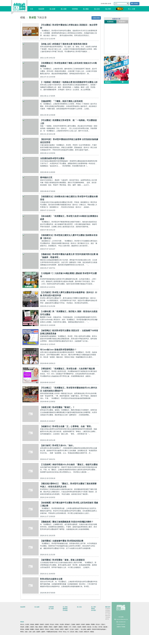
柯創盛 (37, 629)
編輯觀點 (65, 608)
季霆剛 (93, 624)
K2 (68, 631)
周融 (36, 627)
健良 (26, 631)
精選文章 (86, 631)
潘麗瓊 (46, 627)
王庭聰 (73, 624)
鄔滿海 (88, 624)
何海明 (83, 624)
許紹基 (81, 631)
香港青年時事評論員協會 (99, 629)
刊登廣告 (107, 617)
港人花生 (97, 9)
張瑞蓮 (32, 624)
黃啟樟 (79, 627)
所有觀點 (65, 610)
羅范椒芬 (67, 624)
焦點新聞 (41, 9)
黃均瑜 (100, 627)
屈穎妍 (32, 627)
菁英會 (22, 629)
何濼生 (57, 624)
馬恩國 (65, 627)
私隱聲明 (107, 608)
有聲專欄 (75, 9)
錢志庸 (105, 627)
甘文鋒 (72, 629)
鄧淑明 (84, 627)
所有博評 (93, 610)
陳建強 (60, 627)
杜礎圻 (77, 629)
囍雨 (34, 631)
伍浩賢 (27, 624)
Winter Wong (62, 631)
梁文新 (72, 631)
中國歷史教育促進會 (51, 631)
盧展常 (43, 631)
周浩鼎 (47, 629)
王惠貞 (103, 624)
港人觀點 (86, 9)
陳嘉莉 (41, 627)
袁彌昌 (27, 627)
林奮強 (92, 631)
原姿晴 (47, 624)
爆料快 (107, 619)
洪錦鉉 (52, 629)
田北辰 (98, 624)
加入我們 (107, 614)
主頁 (31, 9)
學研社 (22, 631)
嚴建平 (67, 629)
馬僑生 (51, 627)
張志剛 (62, 624)
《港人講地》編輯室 (85, 629)
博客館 (93, 608)
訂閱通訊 (135, 3)
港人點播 (52, 9)
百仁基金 (94, 627)
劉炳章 (42, 624)
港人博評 (108, 9)
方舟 (70, 627)
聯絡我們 (107, 615)
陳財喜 (42, 629)
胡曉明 (78, 624)
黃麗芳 (62, 629)
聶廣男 (38, 631)
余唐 (30, 631)
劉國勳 (32, 629)
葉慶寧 (55, 627)
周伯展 (22, 627)
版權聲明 (107, 612)
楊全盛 (89, 627)
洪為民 (74, 627)
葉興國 (27, 629)
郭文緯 (52, 624)
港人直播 (63, 9)
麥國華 (37, 624)
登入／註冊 (131, 9)
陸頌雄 (57, 629)
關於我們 (107, 607)
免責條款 (107, 610)
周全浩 (22, 624)
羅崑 (76, 631)
